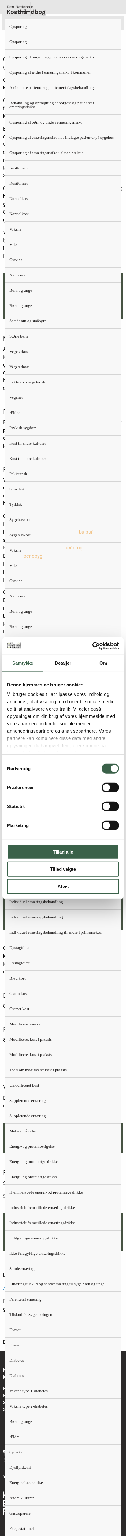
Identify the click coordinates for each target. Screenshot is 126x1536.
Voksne (15, 229)
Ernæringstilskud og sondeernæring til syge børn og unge (57, 1284)
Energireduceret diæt (26, 1482)
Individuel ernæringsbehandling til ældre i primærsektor (55, 932)
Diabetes (16, 1360)
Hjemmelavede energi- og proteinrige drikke (46, 1192)
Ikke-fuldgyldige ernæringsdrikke (37, 1253)
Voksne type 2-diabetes (28, 1406)
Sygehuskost (20, 519)
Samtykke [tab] (22, 662)
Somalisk (17, 489)
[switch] (110, 787)
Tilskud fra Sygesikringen (30, 1314)
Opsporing (18, 26)
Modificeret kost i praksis (30, 1039)
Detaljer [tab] (63, 662)
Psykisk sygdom (22, 428)
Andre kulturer (21, 1498)
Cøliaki (15, 1452)
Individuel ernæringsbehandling (36, 901)
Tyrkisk (15, 504)
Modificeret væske (24, 1024)
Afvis (63, 886)
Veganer (16, 397)
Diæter (14, 1329)
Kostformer (18, 168)
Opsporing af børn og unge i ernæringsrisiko (46, 122)
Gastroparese (20, 1513)
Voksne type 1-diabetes (28, 1391)
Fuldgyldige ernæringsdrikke (33, 1238)
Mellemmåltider (22, 1131)
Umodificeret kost (24, 1085)
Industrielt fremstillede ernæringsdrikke (42, 1207)
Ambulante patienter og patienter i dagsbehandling (51, 87)
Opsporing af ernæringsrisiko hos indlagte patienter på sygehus (61, 137)
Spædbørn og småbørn (27, 321)
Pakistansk (18, 473)
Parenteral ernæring (25, 1299)
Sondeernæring (22, 1268)
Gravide (16, 259)
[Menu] (22, 9)
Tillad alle (63, 851)
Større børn (18, 336)
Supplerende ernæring (27, 1100)
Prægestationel (21, 1528)
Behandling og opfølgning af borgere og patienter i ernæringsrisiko (51, 105)
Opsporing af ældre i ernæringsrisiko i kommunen (50, 72)
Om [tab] (103, 662)
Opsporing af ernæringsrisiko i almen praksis (46, 152)
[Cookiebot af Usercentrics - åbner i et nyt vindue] (92, 646)
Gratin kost (18, 993)
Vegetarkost (19, 351)
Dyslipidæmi (20, 1467)
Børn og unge (20, 290)
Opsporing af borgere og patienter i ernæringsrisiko (51, 57)
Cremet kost (19, 1008)
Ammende (17, 275)
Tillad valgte (63, 869)
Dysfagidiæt (19, 947)
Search (38, 9)
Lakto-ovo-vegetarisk (27, 382)
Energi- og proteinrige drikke (33, 1161)
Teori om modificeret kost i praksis (38, 1070)
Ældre (14, 412)
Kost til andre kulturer (27, 443)
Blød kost (17, 978)
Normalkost (19, 198)
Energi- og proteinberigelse (32, 1146)
